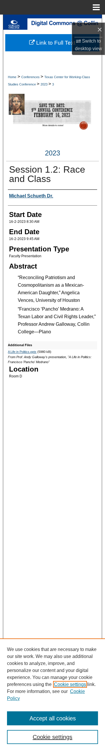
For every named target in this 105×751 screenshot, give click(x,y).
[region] (52, 694)
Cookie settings (70, 684)
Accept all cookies (52, 718)
